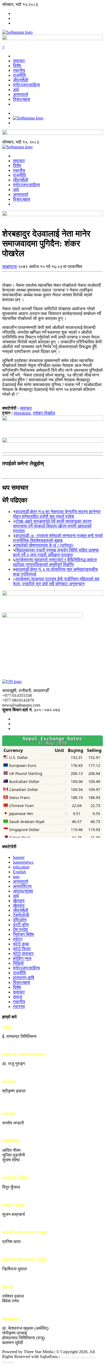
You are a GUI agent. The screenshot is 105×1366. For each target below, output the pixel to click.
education (21, 867)
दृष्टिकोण (20, 920)
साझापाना (9, 266)
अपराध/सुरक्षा (23, 891)
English (19, 872)
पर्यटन (17, 939)
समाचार (19, 61)
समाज (17, 997)
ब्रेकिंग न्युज (22, 958)
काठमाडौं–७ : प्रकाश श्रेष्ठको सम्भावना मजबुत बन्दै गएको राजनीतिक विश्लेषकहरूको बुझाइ (58, 538)
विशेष (17, 65)
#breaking (22, 413)
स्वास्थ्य (19, 1006)
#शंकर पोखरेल (44, 413)
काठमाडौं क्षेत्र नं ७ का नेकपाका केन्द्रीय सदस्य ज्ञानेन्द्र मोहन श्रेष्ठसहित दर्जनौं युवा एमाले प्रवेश (57, 514)
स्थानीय (19, 70)
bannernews (23, 862)
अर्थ (16, 89)
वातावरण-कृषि (23, 977)
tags (16, 876)
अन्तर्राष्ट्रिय (22, 886)
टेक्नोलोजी (21, 915)
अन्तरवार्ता (20, 94)
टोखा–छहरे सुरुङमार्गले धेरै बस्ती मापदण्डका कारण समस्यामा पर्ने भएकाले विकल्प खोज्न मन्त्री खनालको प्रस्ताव (52, 526)
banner (18, 857)
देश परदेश (20, 929)
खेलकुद (18, 900)
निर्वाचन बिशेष (23, 934)
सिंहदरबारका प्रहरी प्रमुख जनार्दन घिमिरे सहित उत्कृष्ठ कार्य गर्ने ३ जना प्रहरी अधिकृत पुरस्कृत (56, 552)
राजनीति (19, 75)
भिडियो (18, 963)
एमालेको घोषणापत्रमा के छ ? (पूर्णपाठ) (44, 545)
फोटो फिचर (22, 948)
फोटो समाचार (23, 953)
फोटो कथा (21, 944)
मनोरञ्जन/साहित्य (26, 85)
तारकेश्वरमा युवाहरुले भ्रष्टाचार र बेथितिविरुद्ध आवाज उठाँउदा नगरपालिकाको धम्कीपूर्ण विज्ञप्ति (55, 562)
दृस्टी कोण (21, 924)
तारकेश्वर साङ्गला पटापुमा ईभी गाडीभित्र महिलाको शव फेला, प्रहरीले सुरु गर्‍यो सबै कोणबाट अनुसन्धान (56, 581)
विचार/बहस (21, 99)
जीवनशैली (20, 80)
